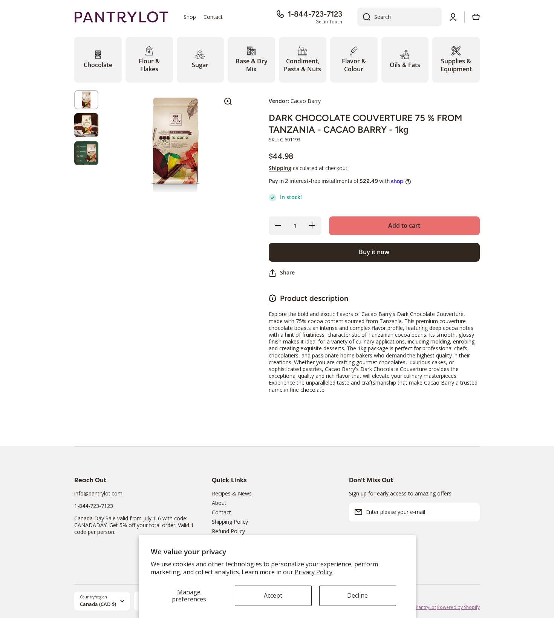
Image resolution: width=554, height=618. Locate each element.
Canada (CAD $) (98, 604)
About (219, 502)
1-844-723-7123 (315, 13)
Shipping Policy (230, 521)
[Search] (363, 17)
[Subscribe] (470, 512)
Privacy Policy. (314, 572)
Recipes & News (232, 493)
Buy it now (374, 252)
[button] (476, 17)
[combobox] (399, 17)
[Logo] (121, 17)
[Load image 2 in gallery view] (86, 125)
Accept (273, 595)
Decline (357, 595)
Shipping (280, 168)
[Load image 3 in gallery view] (86, 153)
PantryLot (426, 607)
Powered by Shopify (458, 607)
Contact (221, 512)
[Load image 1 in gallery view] (86, 99)
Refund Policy (228, 531)
